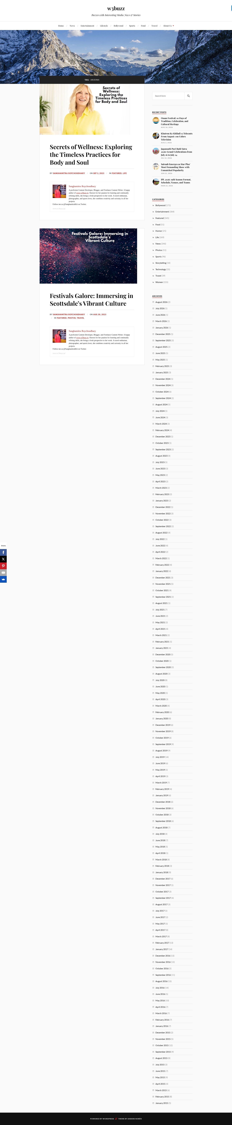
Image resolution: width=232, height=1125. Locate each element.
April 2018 (160, 853)
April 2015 (160, 1083)
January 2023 (161, 500)
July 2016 (159, 987)
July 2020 (159, 680)
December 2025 (162, 334)
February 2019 (162, 789)
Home (61, 25)
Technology (160, 269)
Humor (158, 230)
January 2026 (161, 327)
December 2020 (162, 654)
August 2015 (161, 1058)
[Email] (3, 572)
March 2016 (161, 1013)
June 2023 (160, 468)
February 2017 (162, 942)
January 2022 (161, 571)
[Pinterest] (3, 565)
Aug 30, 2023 (99, 314)
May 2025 (160, 359)
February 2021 (162, 641)
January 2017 (161, 949)
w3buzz (116, 8)
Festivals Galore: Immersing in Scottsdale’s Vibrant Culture (91, 299)
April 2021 (160, 629)
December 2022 (162, 507)
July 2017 (159, 910)
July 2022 (159, 539)
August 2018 (161, 827)
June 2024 (160, 417)
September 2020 (163, 667)
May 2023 (160, 475)
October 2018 (161, 814)
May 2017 (160, 923)
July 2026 (159, 308)
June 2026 (160, 314)
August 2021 (161, 603)
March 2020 (161, 705)
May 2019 (160, 769)
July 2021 (159, 609)
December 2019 (162, 725)
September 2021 (163, 596)
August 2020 (161, 673)
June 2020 (160, 686)
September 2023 (163, 449)
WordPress (108, 1119)
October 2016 (161, 968)
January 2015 (161, 1103)
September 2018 (163, 821)
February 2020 (162, 712)
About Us (167, 25)
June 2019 (160, 763)
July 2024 (159, 411)
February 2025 (162, 366)
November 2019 (163, 731)
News (72, 25)
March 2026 (161, 321)
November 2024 (163, 385)
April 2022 (160, 552)
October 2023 (161, 443)
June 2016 (160, 994)
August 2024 (161, 404)
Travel (154, 25)
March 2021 (161, 635)
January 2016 (161, 1026)
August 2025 (161, 347)
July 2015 (159, 1064)
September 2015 (163, 1051)
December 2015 (162, 1032)
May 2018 (160, 846)
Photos (72, 318)
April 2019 (160, 776)
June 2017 (160, 917)
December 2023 (162, 436)
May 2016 (160, 1000)
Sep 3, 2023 (98, 173)
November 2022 (163, 513)
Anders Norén (135, 1119)
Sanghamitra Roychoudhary (69, 173)
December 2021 (162, 577)
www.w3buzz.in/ (59, 208)
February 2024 (162, 430)
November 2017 (163, 885)
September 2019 (163, 744)
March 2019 (161, 782)
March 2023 (161, 487)
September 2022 (163, 526)
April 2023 (160, 481)
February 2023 (162, 494)
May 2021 (160, 622)
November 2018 (163, 808)
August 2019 (161, 750)
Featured (117, 173)
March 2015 (161, 1090)
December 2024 (162, 379)
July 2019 (159, 757)
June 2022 (160, 545)
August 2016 (161, 981)
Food (143, 25)
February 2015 (162, 1096)
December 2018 (162, 801)
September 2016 (163, 975)
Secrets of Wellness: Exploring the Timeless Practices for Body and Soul (91, 154)
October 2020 (161, 661)
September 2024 (163, 398)
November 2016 (163, 962)
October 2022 (161, 519)
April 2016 (160, 1007)
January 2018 (161, 872)
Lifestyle (104, 25)
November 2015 (163, 1039)
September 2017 (163, 898)
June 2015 (160, 1071)
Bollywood (118, 25)
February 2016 (162, 1019)
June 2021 (160, 616)
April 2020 (160, 699)
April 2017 (160, 930)
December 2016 (162, 955)
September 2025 (163, 340)
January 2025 (161, 372)
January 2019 (161, 795)
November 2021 (163, 584)
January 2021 (161, 648)
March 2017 (161, 936)
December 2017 (162, 878)
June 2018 (160, 840)
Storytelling (160, 263)
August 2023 (161, 455)
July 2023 (159, 462)
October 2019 (161, 737)
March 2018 (161, 859)
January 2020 (161, 718)
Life (125, 173)
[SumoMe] (3, 579)
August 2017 (161, 904)
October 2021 (161, 590)
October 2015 (161, 1045)
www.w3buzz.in (82, 193)
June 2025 (160, 353)
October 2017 (161, 891)
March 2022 (161, 558)
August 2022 (161, 532)
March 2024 (161, 423)
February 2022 (162, 564)
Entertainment (87, 25)
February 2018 (162, 866)
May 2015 (160, 1077)
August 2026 (161, 302)
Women (159, 282)
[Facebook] (3, 552)
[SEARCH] (188, 96)
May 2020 (160, 693)
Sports (132, 25)
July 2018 (159, 834)
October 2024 (161, 391)
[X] (3, 559)
